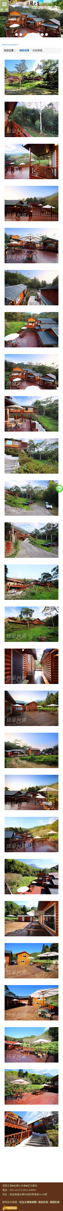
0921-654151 (16, 1190)
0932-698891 (29, 1190)
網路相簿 (24, 50)
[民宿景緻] (31, 77)
